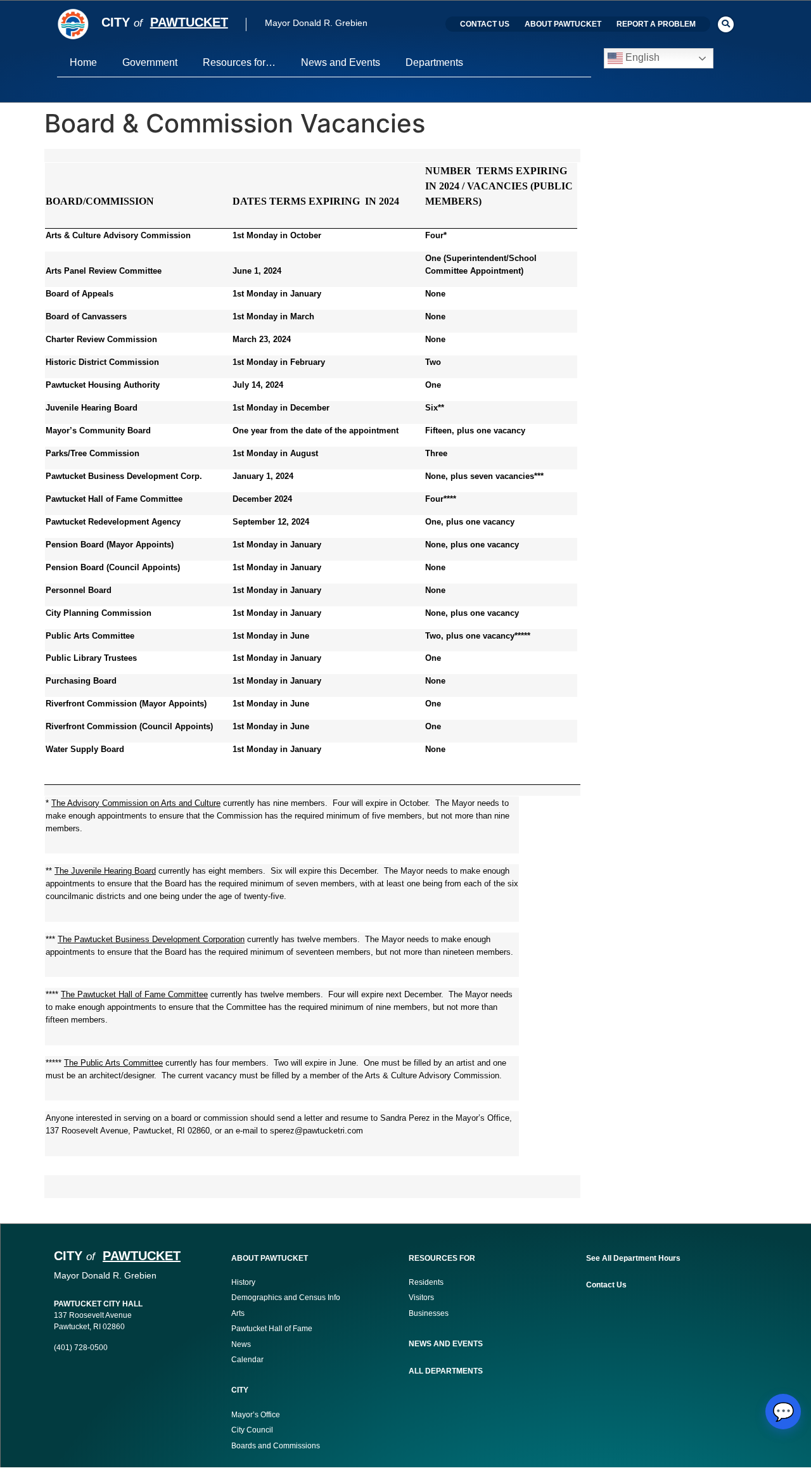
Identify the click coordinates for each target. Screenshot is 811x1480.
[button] (726, 24)
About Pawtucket (563, 24)
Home (83, 62)
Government (149, 62)
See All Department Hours (633, 1258)
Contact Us (484, 24)
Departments (434, 62)
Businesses (429, 1313)
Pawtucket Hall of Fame (271, 1328)
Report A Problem (656, 24)
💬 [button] (783, 1411)
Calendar (247, 1359)
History (243, 1282)
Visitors (421, 1297)
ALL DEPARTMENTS (446, 1371)
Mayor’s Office (255, 1414)
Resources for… (239, 62)
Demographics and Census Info (285, 1297)
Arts (238, 1313)
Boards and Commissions (275, 1445)
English (641, 58)
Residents (426, 1282)
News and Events (340, 62)
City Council (252, 1430)
